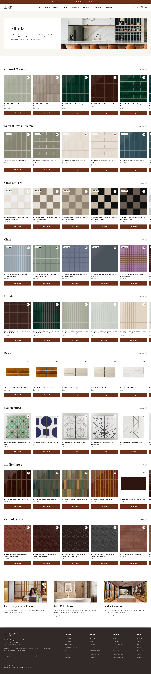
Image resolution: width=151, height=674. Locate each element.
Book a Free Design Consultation (61, 2)
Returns (92, 644)
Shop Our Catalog (118, 657)
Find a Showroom (94, 2)
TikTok (139, 641)
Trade (65, 7)
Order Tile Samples (79, 2)
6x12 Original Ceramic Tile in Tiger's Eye (132, 499)
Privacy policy (7, 667)
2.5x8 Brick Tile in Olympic (128, 388)
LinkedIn (139, 657)
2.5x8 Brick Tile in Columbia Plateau (44, 388)
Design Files (116, 651)
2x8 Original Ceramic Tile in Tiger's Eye (16, 499)
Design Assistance (118, 644)
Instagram (140, 638)
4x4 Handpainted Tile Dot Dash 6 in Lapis (45, 442)
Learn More (7, 616)
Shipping (92, 648)
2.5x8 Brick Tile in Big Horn (99, 388)
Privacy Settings (94, 654)
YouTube (139, 654)
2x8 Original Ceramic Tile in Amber (102, 499)
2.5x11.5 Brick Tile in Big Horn (71, 388)
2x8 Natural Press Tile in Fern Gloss (15, 161)
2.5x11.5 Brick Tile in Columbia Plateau (16, 388)
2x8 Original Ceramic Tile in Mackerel (44, 499)
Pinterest (139, 648)
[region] (75, 2)
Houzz (139, 644)
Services (74, 7)
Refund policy (27, 667)
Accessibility (93, 657)
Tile (39, 7)
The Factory (68, 644)
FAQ (91, 641)
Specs (115, 648)
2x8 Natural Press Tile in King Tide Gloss (132, 161)
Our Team (68, 641)
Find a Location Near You (111, 616)
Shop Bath (57, 616)
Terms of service (17, 667)
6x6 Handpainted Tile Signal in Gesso (131, 442)
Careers (67, 657)
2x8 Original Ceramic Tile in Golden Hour (74, 499)
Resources (85, 7)
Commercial (117, 641)
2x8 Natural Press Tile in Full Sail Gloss (73, 161)
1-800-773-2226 (14, 642)
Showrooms (109, 7)
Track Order (93, 638)
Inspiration (97, 7)
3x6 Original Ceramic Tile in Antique (131, 554)
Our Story (68, 638)
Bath (46, 7)
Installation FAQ (118, 654)
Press (66, 654)
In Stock (55, 7)
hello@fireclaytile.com (14, 644)
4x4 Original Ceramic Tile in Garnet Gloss (103, 104)
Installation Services (71, 648)
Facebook (140, 651)
